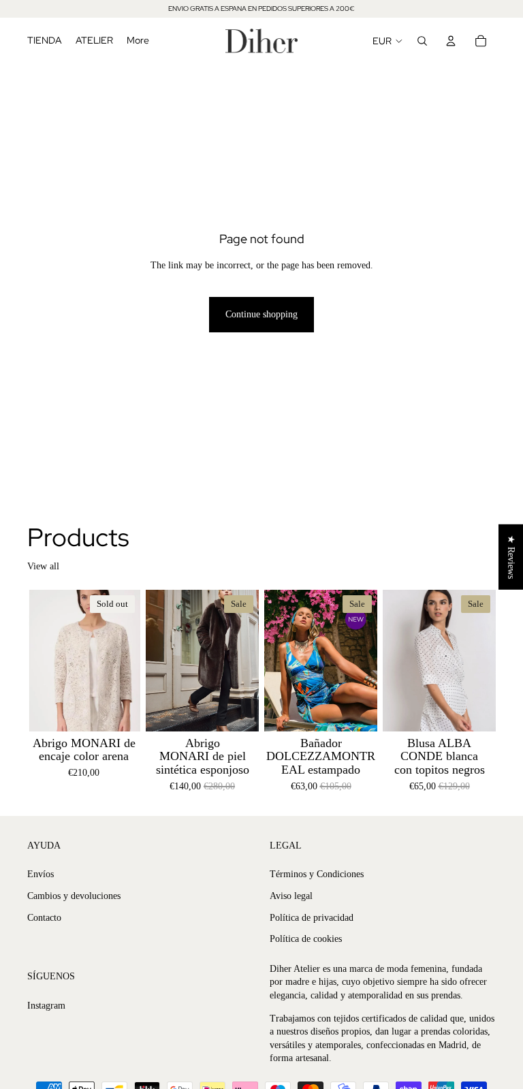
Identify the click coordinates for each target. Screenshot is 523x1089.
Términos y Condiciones (317, 874)
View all (43, 566)
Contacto (44, 917)
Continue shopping (261, 314)
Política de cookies (306, 939)
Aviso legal (291, 896)
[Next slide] (125, 660)
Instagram (46, 1005)
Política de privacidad (311, 917)
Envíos (40, 874)
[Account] (451, 41)
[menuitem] (138, 41)
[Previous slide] (42, 660)
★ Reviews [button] (511, 556)
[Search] (422, 41)
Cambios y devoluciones (74, 896)
